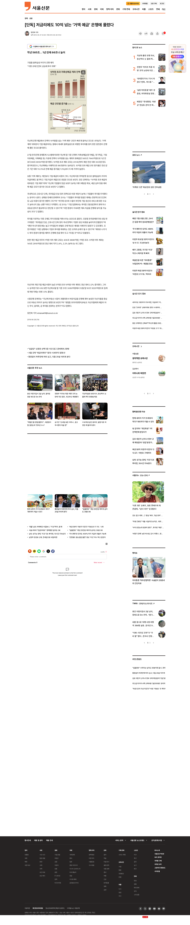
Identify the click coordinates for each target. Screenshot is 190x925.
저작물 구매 (157, 861)
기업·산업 (57, 855)
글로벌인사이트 (74, 883)
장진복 (33, 32)
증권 (56, 872)
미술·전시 (106, 862)
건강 (105, 879)
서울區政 (91, 862)
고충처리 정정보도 (159, 868)
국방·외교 (27, 865)
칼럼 (120, 870)
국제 (102, 9)
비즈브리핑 (58, 883)
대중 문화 (106, 869)
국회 (26, 858)
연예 (158, 9)
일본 (70, 862)
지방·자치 (91, 858)
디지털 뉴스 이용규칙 (73, 908)
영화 (105, 886)
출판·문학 (106, 865)
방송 (135, 881)
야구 (135, 855)
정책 (56, 879)
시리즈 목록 (122, 855)
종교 (105, 872)
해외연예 (136, 888)
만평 (120, 877)
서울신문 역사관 (159, 854)
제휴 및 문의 (38, 840)
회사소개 (157, 850)
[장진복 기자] (27, 33)
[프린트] (152, 33)
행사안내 (28, 840)
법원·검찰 (42, 858)
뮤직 (135, 891)
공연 (105, 890)
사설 (120, 866)
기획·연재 (126, 9)
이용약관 (27, 908)
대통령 (27, 855)
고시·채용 (91, 865)
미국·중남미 (72, 872)
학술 (105, 858)
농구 (135, 865)
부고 (120, 896)
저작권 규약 (157, 864)
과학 (41, 869)
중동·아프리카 (73, 865)
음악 (105, 855)
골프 (135, 862)
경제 (96, 9)
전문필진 (121, 874)
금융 (31, 18)
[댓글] (163, 33)
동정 (120, 892)
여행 (105, 876)
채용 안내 (49, 840)
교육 (41, 865)
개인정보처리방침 (37, 908)
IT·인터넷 (57, 876)
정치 (83, 9)
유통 (56, 869)
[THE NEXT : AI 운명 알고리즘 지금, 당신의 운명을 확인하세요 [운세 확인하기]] (177, 58)
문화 (118, 9)
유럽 (70, 876)
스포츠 (150, 9)
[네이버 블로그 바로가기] (163, 908)
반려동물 (106, 883)
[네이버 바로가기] (159, 908)
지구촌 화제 (72, 879)
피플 (144, 9)
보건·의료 (42, 872)
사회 (89, 9)
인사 (120, 889)
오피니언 (136, 9)
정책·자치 (110, 9)
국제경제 (72, 855)
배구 (135, 869)
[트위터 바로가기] (145, 908)
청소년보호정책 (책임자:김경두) (55, 908)
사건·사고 (42, 855)
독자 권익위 (157, 857)
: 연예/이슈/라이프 (142, 603)
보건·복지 (42, 876)
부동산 (56, 858)
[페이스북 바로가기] (140, 908)
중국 (70, 858)
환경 (41, 862)
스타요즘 (136, 895)
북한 (26, 862)
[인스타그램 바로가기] (150, 908)
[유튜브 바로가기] (154, 908)
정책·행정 (91, 855)
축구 (135, 858)
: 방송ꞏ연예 (140, 475)
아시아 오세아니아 (74, 869)
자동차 (56, 865)
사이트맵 (157, 871)
